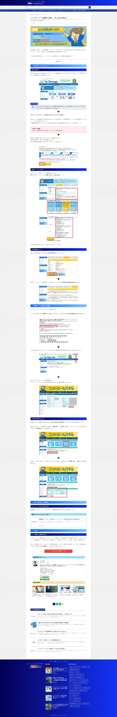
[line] (60, 604)
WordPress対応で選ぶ (74, 693)
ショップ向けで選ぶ (74, 682)
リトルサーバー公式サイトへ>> (58, 551)
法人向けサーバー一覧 (63, 10)
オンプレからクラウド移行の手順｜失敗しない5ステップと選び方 (78, 595)
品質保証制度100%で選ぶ (75, 703)
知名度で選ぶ (85, 703)
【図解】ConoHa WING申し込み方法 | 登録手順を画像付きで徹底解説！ (53, 622)
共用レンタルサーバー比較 (44, 10)
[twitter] (54, 604)
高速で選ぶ (87, 687)
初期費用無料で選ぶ (74, 669)
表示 (60, 61)
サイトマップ (60, 661)
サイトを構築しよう (84, 666)
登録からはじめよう (74, 666)
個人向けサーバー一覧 (53, 10)
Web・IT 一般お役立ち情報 (40, 592)
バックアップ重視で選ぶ (75, 685)
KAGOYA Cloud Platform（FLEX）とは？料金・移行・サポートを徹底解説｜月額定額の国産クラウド (52, 595)
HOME (34, 10)
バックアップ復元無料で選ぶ (76, 687)
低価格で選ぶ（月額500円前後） (76, 677)
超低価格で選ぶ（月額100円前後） (76, 674)
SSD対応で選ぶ (83, 690)
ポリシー (65, 661)
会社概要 (55, 661)
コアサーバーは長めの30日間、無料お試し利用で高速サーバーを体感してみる (54, 614)
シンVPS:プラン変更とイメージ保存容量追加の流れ (48, 640)
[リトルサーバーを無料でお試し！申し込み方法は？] (57, 604)
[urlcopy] (63, 604)
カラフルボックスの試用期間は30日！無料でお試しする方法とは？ (52, 631)
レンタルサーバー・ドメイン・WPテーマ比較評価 (34, 663)
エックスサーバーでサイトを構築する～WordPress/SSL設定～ (51, 648)
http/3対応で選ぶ (73, 690)
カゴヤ (57, 592)
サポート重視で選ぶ (74, 695)
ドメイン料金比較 (73, 10)
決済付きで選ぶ (83, 682)
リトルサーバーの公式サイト (40, 73)
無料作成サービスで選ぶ (75, 672)
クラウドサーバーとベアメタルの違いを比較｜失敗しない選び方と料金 (65, 595)
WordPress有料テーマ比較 (83, 10)
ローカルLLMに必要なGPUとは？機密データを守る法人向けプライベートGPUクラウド (60, 706)
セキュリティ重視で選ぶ (75, 698)
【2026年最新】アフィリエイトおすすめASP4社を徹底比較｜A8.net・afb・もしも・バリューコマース (38, 595)
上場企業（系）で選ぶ (74, 706)
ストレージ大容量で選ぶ (75, 700)
